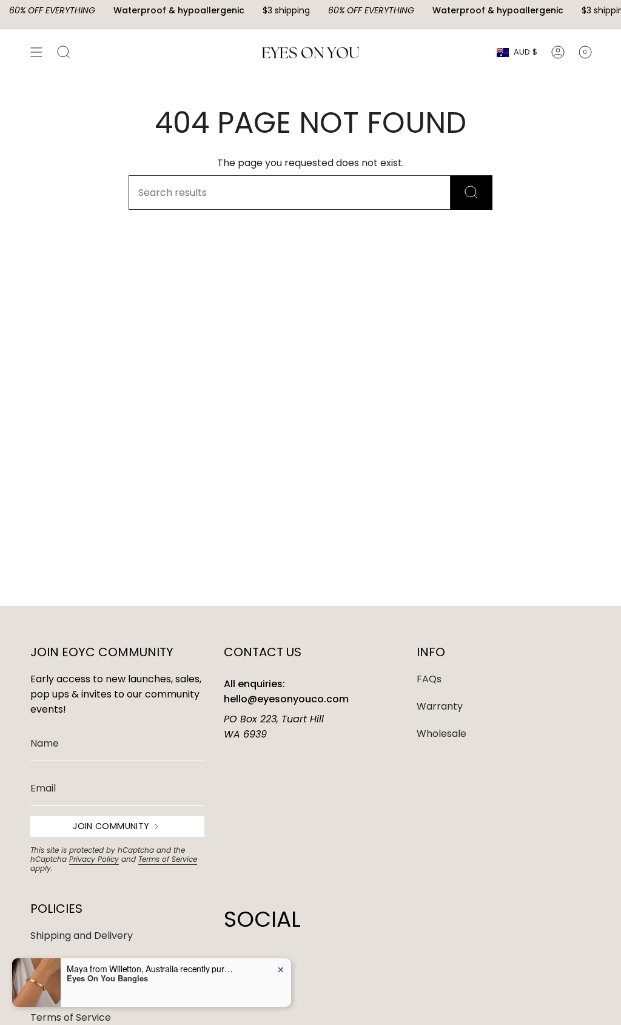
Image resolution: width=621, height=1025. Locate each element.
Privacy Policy (94, 859)
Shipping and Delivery (81, 936)
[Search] (471, 192)
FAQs (429, 679)
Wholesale (441, 734)
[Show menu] (36, 52)
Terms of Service (167, 859)
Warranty (440, 706)
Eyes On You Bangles (107, 978)
